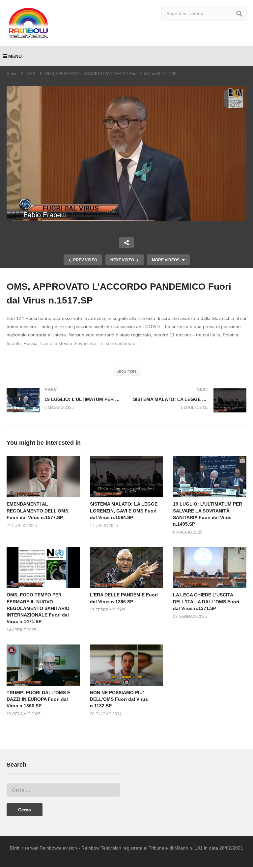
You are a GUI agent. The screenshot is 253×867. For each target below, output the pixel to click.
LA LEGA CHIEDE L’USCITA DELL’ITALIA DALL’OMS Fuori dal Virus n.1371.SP (206, 601)
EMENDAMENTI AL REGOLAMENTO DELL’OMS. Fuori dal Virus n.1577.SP (38, 510)
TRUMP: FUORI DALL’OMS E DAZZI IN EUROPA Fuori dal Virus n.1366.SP (38, 699)
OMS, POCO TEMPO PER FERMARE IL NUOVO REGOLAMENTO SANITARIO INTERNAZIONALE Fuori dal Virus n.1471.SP (38, 608)
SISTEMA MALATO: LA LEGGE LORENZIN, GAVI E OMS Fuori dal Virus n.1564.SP (123, 510)
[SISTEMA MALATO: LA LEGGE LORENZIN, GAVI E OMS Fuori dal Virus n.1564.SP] (189, 407)
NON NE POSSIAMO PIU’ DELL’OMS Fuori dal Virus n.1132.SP (119, 699)
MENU (15, 56)
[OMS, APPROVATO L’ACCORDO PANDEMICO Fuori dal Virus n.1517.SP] (43, 476)
